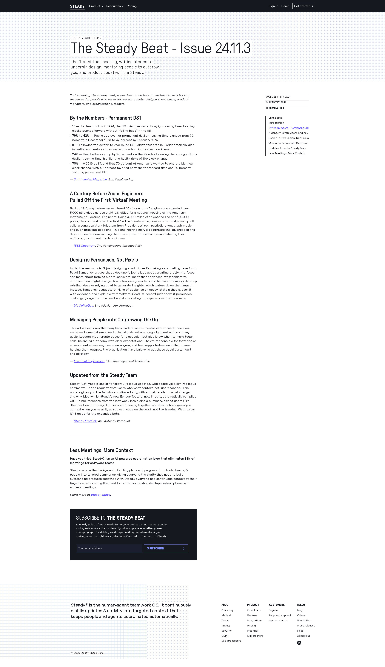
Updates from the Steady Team (287, 148)
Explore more (255, 636)
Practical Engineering (89, 361)
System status (278, 620)
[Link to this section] (144, 118)
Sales (300, 631)
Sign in (273, 6)
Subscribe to (110, 518)
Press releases (306, 626)
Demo (285, 6)
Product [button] (94, 6)
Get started (302, 6)
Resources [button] (113, 6)
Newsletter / (91, 38)
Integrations (254, 620)
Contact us (304, 636)
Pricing (132, 6)
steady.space (100, 494)
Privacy (226, 626)
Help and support (280, 615)
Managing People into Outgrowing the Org (289, 143)
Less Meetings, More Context (287, 153)
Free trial (252, 631)
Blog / (75, 38)
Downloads (254, 610)
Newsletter (276, 107)
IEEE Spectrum (84, 245)
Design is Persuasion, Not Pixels (289, 138)
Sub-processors (231, 641)
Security (227, 631)
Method (226, 615)
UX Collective (83, 305)
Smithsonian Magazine (90, 179)
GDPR (225, 636)
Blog (300, 610)
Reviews (252, 615)
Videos (301, 615)
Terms (225, 620)
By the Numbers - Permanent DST (289, 128)
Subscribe (155, 548)
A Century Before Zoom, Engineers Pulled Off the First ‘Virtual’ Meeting (289, 133)
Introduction (276, 123)
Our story (227, 610)
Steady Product (85, 421)
